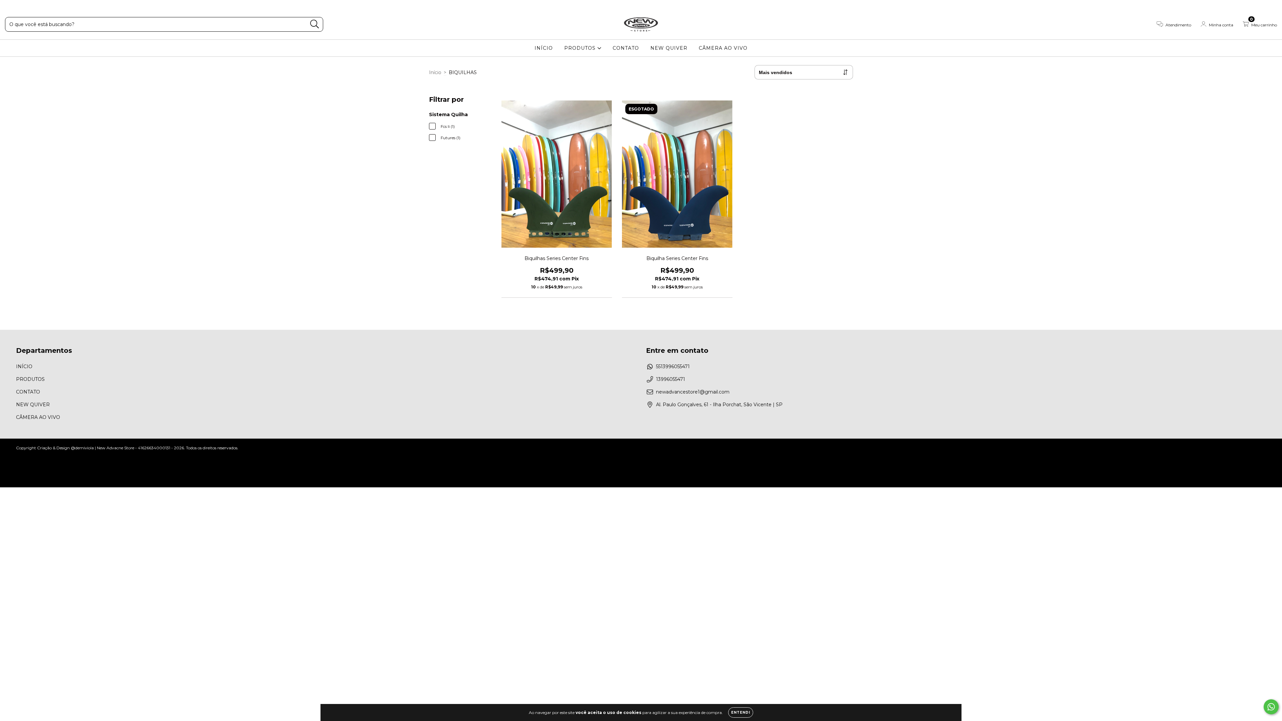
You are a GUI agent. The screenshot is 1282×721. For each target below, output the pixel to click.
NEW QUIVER (668, 48)
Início (435, 72)
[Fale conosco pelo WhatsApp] (1271, 706)
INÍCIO (544, 48)
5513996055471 (673, 367)
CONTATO (626, 48)
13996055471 (670, 379)
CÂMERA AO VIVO (723, 48)
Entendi (740, 712)
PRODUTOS (580, 48)
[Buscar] (315, 24)
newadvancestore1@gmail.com (692, 392)
